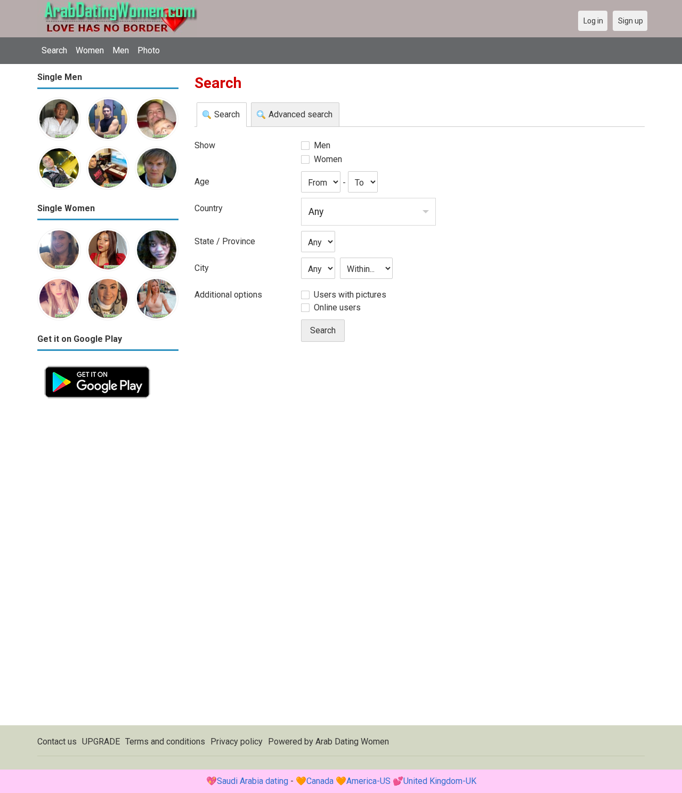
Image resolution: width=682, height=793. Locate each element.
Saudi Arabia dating (252, 781)
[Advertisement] (107, 565)
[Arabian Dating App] (97, 365)
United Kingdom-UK (439, 781)
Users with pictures (350, 295)
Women (90, 50)
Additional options (228, 295)
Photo (148, 50)
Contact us (57, 741)
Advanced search (300, 114)
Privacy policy (236, 741)
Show (204, 145)
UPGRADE (101, 741)
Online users (337, 307)
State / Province (224, 241)
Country (208, 208)
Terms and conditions (165, 741)
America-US (368, 781)
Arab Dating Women (352, 741)
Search (54, 50)
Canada (320, 781)
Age (201, 182)
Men (120, 50)
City (201, 268)
